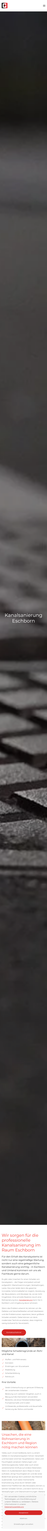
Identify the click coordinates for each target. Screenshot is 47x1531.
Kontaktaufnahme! (13, 1332)
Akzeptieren (23, 1513)
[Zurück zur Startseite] (4, 5)
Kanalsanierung (26, 1300)
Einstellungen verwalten (23, 1524)
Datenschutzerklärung (14, 1507)
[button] (44, 5)
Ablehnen (23, 1518)
